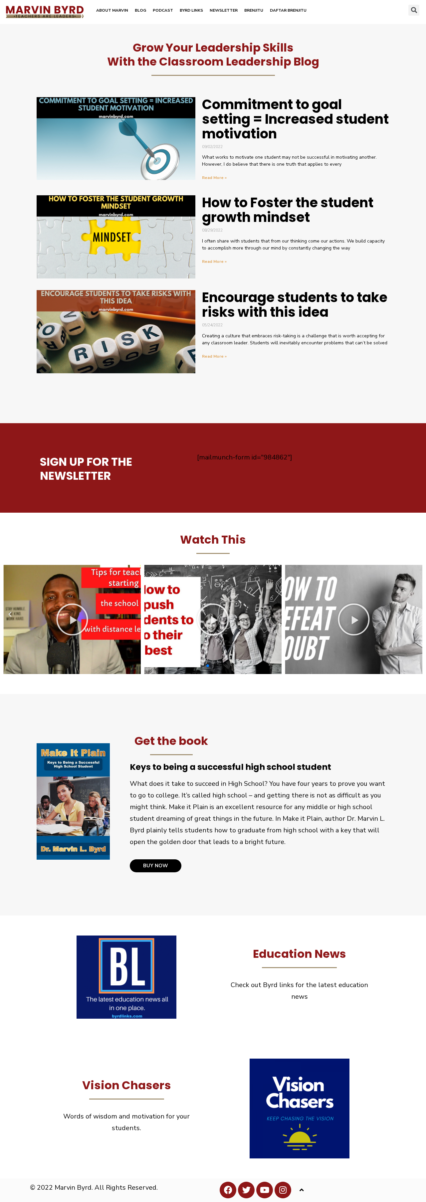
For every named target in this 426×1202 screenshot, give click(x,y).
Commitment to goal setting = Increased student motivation (295, 119)
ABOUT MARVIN (112, 10)
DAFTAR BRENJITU (288, 10)
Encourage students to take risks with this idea (294, 304)
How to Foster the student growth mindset (287, 210)
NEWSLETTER (224, 10)
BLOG (140, 10)
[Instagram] (283, 1190)
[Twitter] (246, 1190)
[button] (413, 10)
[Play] (72, 619)
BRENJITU (253, 10)
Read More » (214, 177)
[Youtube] (264, 1190)
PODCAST (163, 10)
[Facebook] (228, 1190)
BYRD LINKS (191, 10)
